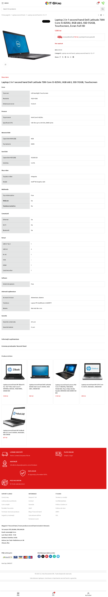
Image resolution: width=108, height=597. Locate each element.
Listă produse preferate (9, 501)
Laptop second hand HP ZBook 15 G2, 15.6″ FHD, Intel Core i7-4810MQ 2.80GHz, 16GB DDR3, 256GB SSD (13, 388)
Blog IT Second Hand (35, 512)
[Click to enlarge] (5, 64)
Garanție (31, 504)
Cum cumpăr (6, 504)
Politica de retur (61, 508)
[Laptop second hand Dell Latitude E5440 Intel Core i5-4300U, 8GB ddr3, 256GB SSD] (40, 372)
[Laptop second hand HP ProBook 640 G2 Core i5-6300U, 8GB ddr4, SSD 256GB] (14, 418)
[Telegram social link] (73, 57)
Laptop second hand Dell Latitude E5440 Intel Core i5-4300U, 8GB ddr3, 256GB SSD (40, 387)
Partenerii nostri (34, 519)
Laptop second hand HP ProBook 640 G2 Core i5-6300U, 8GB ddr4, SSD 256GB (13, 432)
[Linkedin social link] (68, 57)
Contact (31, 501)
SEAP (30, 508)
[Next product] (103, 15)
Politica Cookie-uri (61, 504)
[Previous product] (98, 15)
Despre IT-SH (33, 497)
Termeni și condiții (61, 497)
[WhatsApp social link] (70, 57)
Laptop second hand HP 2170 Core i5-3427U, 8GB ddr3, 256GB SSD (92, 386)
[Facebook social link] (60, 57)
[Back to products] (101, 15)
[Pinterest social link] (65, 57)
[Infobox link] (103, 3)
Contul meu (5, 497)
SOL (57, 515)
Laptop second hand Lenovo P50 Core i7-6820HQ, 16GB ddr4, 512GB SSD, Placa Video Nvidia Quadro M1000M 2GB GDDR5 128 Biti (65, 389)
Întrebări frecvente (7, 508)
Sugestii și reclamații (8, 515)
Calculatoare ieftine (35, 515)
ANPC (57, 512)
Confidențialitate (61, 501)
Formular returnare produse (10, 512)
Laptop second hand (18, 15)
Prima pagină (6, 15)
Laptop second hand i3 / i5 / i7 (37, 15)
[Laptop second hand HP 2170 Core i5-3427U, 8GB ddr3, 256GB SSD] (92, 372)
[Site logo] (53, 3)
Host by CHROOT (7, 563)
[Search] (102, 9)
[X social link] (62, 57)
